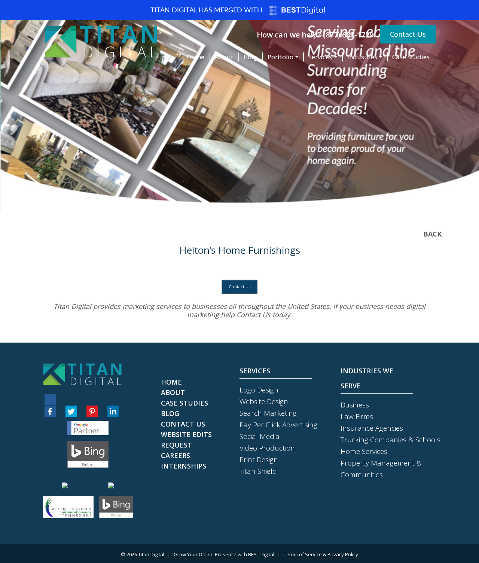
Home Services (364, 451)
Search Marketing (268, 413)
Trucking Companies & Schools (390, 440)
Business (355, 405)
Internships (183, 465)
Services (320, 56)
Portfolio (280, 56)
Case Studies (411, 56)
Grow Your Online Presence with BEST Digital (224, 554)
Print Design (259, 459)
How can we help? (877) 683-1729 (315, 35)
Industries (362, 56)
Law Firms (357, 416)
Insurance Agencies (372, 428)
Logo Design (259, 390)
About (224, 56)
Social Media (260, 436)
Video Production (267, 448)
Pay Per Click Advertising (278, 425)
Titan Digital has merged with (207, 10)
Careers (175, 455)
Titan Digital (151, 554)
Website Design (264, 401)
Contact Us (408, 34)
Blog (250, 56)
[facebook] (50, 411)
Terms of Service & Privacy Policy (321, 554)
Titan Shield (258, 471)
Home (195, 56)
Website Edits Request (186, 439)
